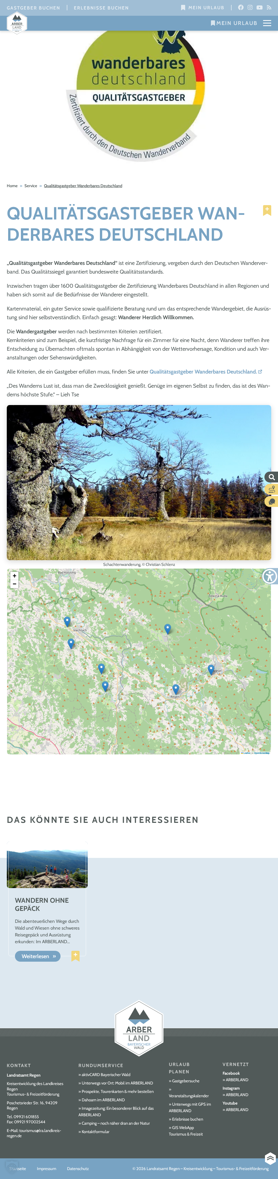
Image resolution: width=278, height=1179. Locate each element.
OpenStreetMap (262, 753)
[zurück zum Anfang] (270, 1158)
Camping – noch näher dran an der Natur (116, 1123)
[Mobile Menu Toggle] (267, 23)
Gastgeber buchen (33, 8)
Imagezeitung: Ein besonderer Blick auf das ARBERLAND (116, 1111)
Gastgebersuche (186, 1080)
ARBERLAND (237, 1079)
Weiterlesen (35, 956)
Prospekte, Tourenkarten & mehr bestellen (118, 1091)
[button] (167, 629)
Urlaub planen (179, 1068)
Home (12, 185)
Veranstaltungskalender (189, 1095)
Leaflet (246, 753)
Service (30, 185)
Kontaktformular (95, 1131)
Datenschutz (78, 1168)
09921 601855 (26, 1116)
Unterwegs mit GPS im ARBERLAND (190, 1107)
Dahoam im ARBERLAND (103, 1100)
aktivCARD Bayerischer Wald (106, 1074)
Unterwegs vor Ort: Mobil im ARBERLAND (117, 1083)
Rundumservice (101, 1065)
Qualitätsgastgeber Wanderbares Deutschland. (203, 371)
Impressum (46, 1168)
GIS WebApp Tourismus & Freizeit (186, 1131)
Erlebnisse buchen (101, 8)
